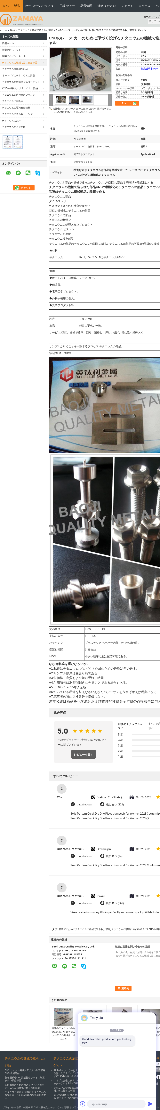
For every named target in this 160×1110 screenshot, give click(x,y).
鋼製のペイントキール (14, 56)
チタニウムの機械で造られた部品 (35, 30)
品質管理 (86, 5)
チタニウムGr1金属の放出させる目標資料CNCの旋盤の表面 (74, 1089)
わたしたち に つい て (39, 5)
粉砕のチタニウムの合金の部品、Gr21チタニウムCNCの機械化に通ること (63, 1033)
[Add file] (82, 1103)
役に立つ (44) (114, 856)
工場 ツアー (67, 5)
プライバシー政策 (12, 1107)
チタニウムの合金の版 (14, 127)
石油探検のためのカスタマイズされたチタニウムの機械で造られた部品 (25, 1086)
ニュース (144, 5)
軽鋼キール (8, 43)
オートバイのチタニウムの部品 (18, 75)
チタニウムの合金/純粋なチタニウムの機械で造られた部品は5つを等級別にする (25, 1095)
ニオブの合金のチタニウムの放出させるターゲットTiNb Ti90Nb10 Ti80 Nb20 (75, 1082)
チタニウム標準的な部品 (15, 69)
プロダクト (86, 224)
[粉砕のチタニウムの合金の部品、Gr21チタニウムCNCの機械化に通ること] (63, 1016)
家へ (6, 5)
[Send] (150, 1103)
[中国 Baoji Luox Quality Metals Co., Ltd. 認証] (12, 142)
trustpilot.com (84, 804)
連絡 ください (107, 5)
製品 (17, 5)
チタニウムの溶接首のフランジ (18, 94)
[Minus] (150, 1018)
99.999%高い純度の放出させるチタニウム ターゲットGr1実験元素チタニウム (75, 1096)
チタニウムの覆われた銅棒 (16, 107)
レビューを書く (83, 754)
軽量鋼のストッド (11, 49)
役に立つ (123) (115, 804)
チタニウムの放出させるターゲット (21, 82)
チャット (127, 5)
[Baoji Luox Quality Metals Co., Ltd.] (21, 19)
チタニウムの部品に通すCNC (126, 929)
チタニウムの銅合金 (12, 101)
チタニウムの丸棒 (11, 120)
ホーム (3, 30)
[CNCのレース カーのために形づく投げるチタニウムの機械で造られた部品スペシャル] (80, 69)
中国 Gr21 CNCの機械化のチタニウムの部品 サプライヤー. (54, 1107)
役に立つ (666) (115, 903)
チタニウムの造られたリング (17, 114)
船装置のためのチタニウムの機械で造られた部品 (84, 929)
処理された (72, 224)
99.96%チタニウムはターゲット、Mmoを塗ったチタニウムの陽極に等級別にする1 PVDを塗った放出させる (74, 1073)
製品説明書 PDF (149, 68)
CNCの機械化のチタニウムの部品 (20, 88)
